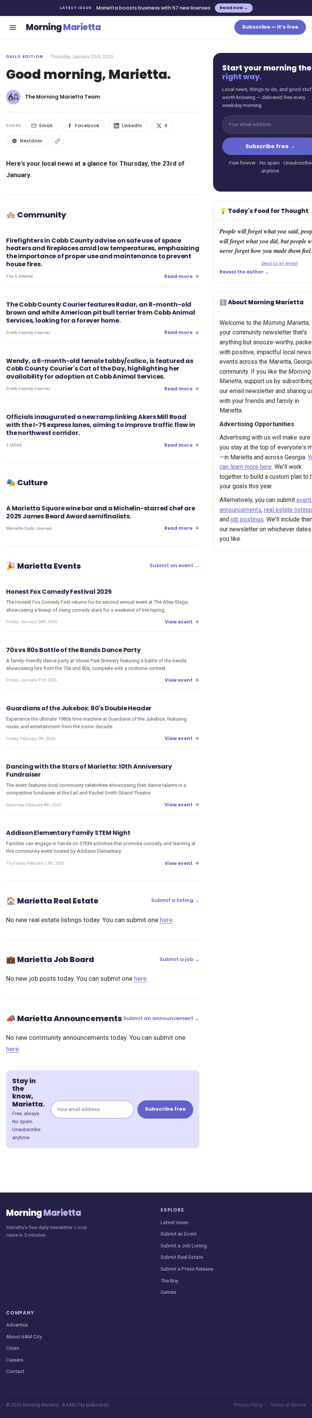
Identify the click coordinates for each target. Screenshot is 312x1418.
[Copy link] (57, 140)
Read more (178, 276)
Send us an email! (279, 263)
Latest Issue (174, 1222)
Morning (63, 27)
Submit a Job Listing (184, 1245)
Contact (15, 1371)
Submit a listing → (175, 900)
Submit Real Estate (182, 1257)
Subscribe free (165, 1109)
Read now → (234, 8)
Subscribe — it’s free (270, 26)
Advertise (17, 1325)
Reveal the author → (244, 272)
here (166, 920)
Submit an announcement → (161, 1018)
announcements (240, 509)
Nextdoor (31, 140)
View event (179, 622)
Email (46, 125)
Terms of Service (288, 1405)
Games (168, 1292)
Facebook (87, 125)
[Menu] (13, 27)
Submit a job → (179, 959)
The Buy (169, 1280)
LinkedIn (132, 125)
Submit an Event (179, 1234)
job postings (247, 519)
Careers (14, 1360)
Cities (12, 1348)
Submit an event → (174, 565)
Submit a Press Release (187, 1269)
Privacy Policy (248, 1405)
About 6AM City (24, 1336)
